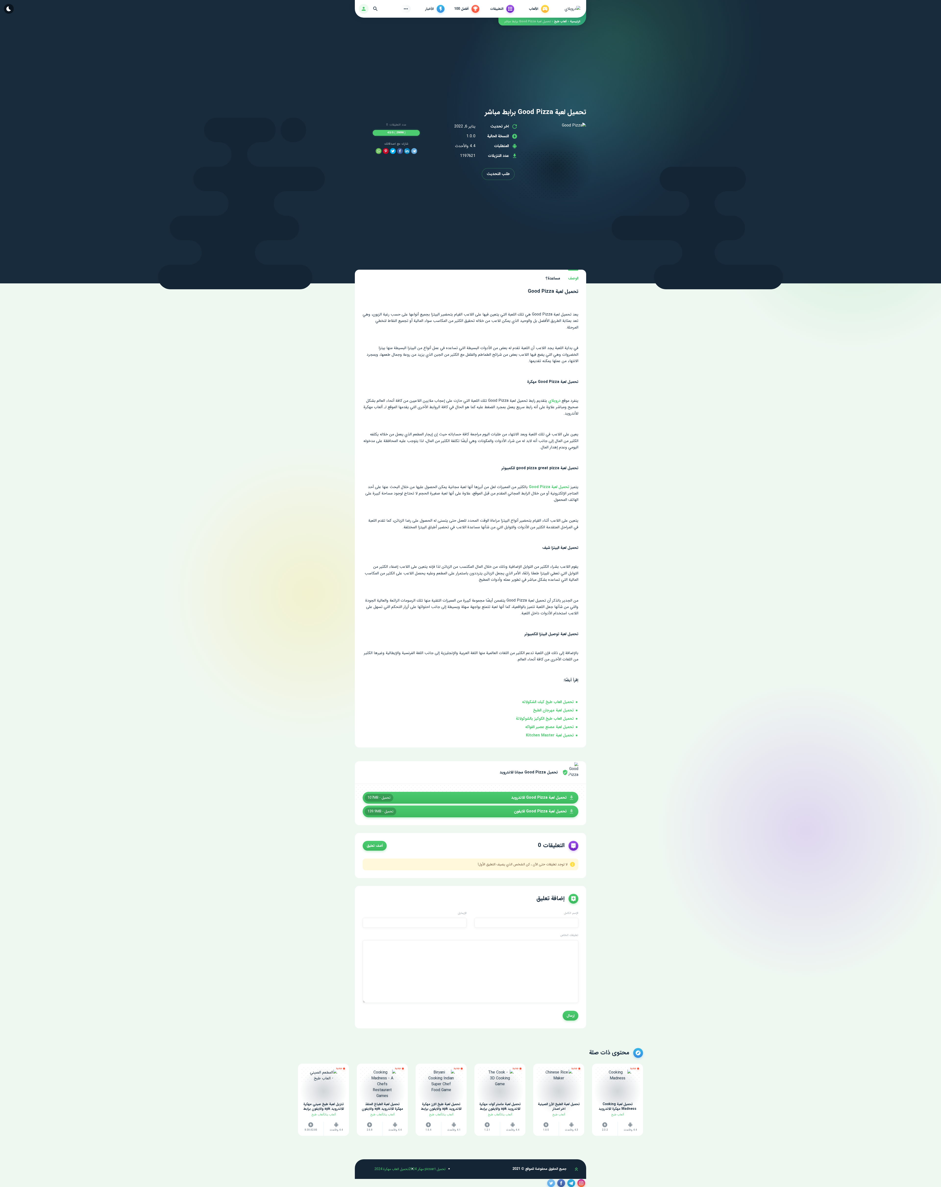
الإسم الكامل (571, 913)
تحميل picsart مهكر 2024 (427, 1169)
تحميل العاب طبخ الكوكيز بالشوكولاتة (545, 719)
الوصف (573, 278)
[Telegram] (414, 151)
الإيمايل (462, 913)
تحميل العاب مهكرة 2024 (391, 1169)
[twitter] (393, 151)
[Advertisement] (470, 59)
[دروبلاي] (572, 8)
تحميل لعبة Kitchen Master (550, 735)
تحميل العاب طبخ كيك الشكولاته (548, 702)
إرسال (570, 1015)
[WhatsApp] (379, 151)
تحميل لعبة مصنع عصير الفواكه (549, 727)
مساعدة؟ (553, 278)
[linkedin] (407, 151)
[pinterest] (386, 151)
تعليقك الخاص (569, 935)
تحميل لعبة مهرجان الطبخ (553, 710)
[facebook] (400, 151)
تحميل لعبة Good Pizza (549, 487)
